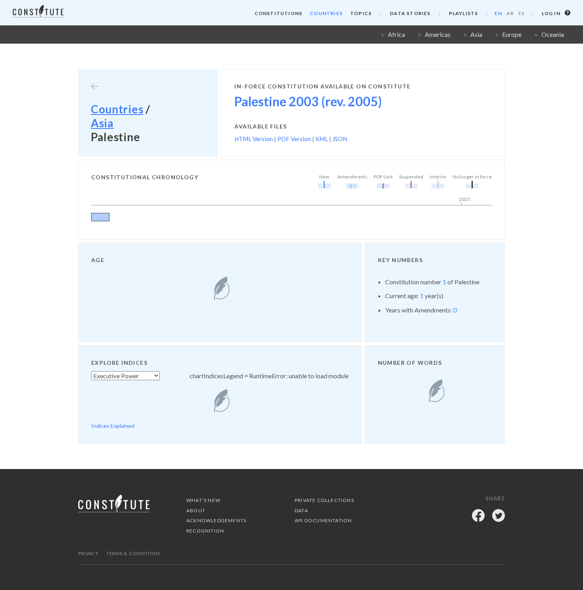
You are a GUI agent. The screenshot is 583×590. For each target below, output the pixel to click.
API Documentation (323, 520)
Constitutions (279, 13)
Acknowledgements (216, 520)
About (195, 510)
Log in (552, 13)
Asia (476, 34)
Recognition (205, 531)
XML (321, 138)
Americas (438, 34)
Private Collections (324, 500)
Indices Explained (112, 425)
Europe (512, 34)
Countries (326, 13)
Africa (396, 34)
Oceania (552, 34)
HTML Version (253, 138)
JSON (339, 138)
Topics (361, 13)
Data (301, 510)
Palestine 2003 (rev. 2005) (308, 101)
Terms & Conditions (133, 553)
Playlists (463, 13)
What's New (203, 500)
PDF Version (294, 138)
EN (498, 13)
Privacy (88, 553)
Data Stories (410, 13)
